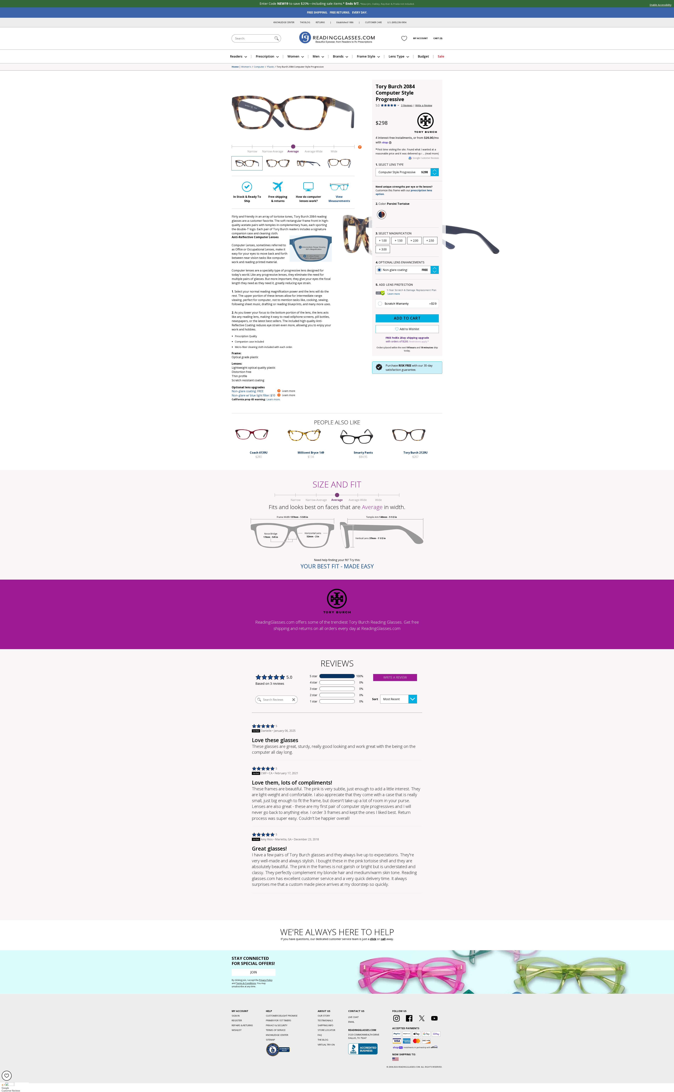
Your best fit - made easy (337, 566)
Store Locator (326, 1030)
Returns (320, 22)
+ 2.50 (430, 241)
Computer (259, 66)
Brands (338, 56)
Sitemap (270, 1039)
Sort (375, 699)
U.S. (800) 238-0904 (396, 22)
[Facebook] (409, 1021)
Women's (246, 66)
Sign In (236, 1015)
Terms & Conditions (246, 983)
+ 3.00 (383, 249)
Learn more (394, 293)
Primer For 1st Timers (278, 1020)
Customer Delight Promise (282, 1015)
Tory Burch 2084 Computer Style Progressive (300, 66)
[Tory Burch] (425, 123)
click (373, 939)
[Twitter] (422, 1021)
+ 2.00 (414, 241)
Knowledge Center (283, 22)
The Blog (305, 22)
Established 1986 (344, 22)
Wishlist (237, 1030)
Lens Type (396, 56)
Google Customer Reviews (426, 158)
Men (316, 56)
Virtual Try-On (326, 1044)
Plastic (270, 66)
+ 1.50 (398, 241)
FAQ (320, 1035)
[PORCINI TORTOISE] (381, 214)
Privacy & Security (276, 1025)
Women (293, 56)
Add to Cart (407, 318)
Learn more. (273, 399)
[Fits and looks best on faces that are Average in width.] (293, 152)
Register (237, 1020)
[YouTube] (434, 1021)
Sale (441, 56)
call (383, 939)
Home (235, 66)
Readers (236, 56)
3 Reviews (406, 105)
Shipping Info (325, 1025)
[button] (407, 172)
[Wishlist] (404, 38)
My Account (420, 38)
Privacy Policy (265, 980)
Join (253, 972)
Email (351, 1021)
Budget (423, 56)
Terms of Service (276, 1030)
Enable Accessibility (660, 4)
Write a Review (423, 105)
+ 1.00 (383, 241)
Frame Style (366, 56)
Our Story (324, 1015)
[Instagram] (396, 1021)
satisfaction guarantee (400, 370)
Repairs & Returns (242, 1025)
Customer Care (373, 22)
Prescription (265, 56)
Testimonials (325, 1020)
